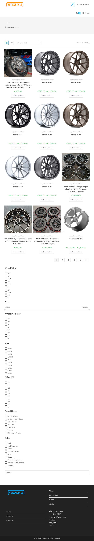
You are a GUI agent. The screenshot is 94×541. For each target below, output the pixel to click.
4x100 (10, 351)
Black (9, 443)
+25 (9, 393)
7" (8, 298)
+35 (9, 399)
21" (9, 330)
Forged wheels (16, 80)
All (88, 43)
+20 (9, 388)
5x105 (10, 365)
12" (9, 287)
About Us (9, 516)
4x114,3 (10, 357)
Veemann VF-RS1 (76, 239)
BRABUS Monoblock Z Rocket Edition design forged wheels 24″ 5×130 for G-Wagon (47, 241)
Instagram (53, 523)
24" (9, 338)
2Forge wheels (13, 416)
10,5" (9, 273)
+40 (9, 405)
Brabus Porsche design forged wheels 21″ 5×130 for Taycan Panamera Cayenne (76, 189)
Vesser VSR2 (18, 187)
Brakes (51, 500)
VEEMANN (11, 427)
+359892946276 (83, 4)
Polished (10, 465)
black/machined (13, 446)
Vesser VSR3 (76, 135)
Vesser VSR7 (76, 82)
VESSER (10, 430)
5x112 (10, 374)
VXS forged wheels (14, 433)
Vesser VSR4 (47, 135)
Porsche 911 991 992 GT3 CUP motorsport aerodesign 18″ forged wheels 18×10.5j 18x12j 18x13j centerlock (18, 86)
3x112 (10, 349)
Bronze (10, 449)
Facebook (52, 520)
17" (9, 319)
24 (85, 43)
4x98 (9, 360)
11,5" (9, 279)
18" (9, 322)
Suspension (53, 495)
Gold (9, 454)
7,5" (9, 295)
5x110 (10, 371)
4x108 (10, 354)
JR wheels (11, 425)
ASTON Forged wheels (15, 419)
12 (82, 43)
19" (9, 324)
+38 (9, 402)
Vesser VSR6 (18, 135)
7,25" (9, 293)
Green (10, 457)
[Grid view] (7, 43)
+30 (9, 396)
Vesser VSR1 (47, 187)
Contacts (9, 520)
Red (9, 468)
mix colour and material (16, 463)
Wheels (22, 80)
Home (8, 512)
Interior (51, 504)
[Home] (5, 27)
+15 (9, 385)
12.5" (9, 284)
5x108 (10, 368)
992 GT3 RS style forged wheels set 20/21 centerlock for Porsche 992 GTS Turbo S (18, 241)
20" (9, 327)
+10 (9, 382)
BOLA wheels (12, 422)
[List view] (12, 43)
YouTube (52, 525)
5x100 (10, 362)
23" (9, 336)
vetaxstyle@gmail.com (57, 517)
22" (9, 333)
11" (18, 27)
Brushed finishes (13, 451)
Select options (18, 96)
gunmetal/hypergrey (15, 460)
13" (9, 290)
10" (9, 276)
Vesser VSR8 (47, 82)
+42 (9, 407)
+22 (9, 391)
